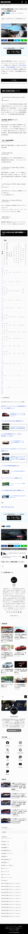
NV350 (2, 375)
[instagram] (14, 612)
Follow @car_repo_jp (11, 536)
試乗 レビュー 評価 (8, 865)
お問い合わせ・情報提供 (14, 929)
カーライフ (6, 874)
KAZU (14, 584)
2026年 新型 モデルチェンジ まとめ (12, 910)
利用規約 (20, 926)
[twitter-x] (12, 612)
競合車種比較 (7, 859)
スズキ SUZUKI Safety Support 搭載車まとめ (12, 490)
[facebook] (9, 612)
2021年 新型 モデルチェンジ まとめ (12, 895)
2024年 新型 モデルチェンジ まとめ (12, 904)
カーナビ (6, 868)
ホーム (7, 926)
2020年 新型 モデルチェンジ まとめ (12, 892)
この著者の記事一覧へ (14, 615)
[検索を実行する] (25, 566)
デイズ (2, 353)
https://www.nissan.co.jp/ (7, 507)
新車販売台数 (7, 850)
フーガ (2, 300)
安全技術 (7, 13)
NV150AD (2, 387)
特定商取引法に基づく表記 (10, 928)
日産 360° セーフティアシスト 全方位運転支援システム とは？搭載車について (17, 414)
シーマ (2, 281)
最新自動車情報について (14, 730)
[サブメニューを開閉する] (25, 841)
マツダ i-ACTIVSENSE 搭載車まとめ (10, 465)
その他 (5, 880)
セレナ (2, 325)
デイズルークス (2, 363)
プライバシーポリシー (13, 926)
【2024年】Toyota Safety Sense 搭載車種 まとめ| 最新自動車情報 (17, 427)
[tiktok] (16, 612)
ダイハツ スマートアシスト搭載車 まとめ (11, 478)
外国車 (6, 844)
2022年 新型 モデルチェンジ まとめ (12, 898)
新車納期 (6, 847)
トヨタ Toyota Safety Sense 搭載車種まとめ (12, 421)
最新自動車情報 (6, 2)
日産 (3, 13)
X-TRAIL (2, 316)
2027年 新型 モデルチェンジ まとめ (11, 913)
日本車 (6, 841)
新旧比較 (6, 862)
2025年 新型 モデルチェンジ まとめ (12, 907)
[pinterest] (18, 612)
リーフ (2, 331)
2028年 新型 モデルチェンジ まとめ (11, 916)
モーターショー (7, 877)
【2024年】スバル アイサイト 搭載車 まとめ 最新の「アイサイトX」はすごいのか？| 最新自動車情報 (17, 458)
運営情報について (19, 928)
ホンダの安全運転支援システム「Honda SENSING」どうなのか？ (17, 442)
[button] (4, 40)
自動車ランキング (8, 853)
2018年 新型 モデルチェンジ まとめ (12, 886)
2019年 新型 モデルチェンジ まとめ (12, 889)
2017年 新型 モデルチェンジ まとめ (11, 883)
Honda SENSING (11, 67)
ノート (2, 338)
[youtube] (20, 612)
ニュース (6, 871)
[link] (7, 612)
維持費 (5, 856)
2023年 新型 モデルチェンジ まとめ (12, 901)
